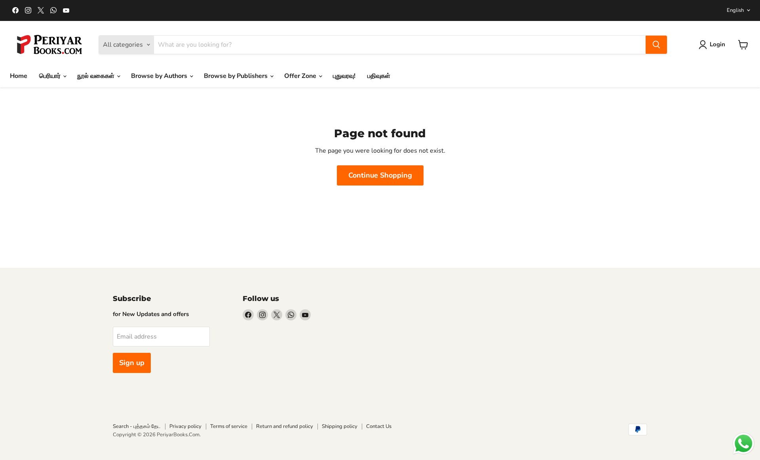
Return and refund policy (284, 426)
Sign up (131, 362)
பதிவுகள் (378, 76)
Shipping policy (339, 426)
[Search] (656, 45)
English (735, 10)
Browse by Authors (160, 76)
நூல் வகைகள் (96, 76)
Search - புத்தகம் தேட (137, 426)
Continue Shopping (380, 175)
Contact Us (378, 426)
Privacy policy (185, 426)
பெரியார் (50, 76)
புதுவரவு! (344, 76)
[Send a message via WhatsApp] (743, 443)
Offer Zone (301, 76)
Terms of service (228, 426)
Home (18, 76)
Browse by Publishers (236, 76)
